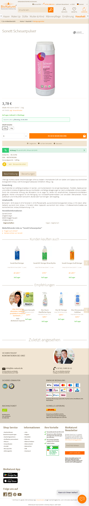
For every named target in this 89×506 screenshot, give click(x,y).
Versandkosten (8, 444)
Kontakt (6, 446)
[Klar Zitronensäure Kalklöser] (78, 299)
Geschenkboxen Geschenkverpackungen (9, 433)
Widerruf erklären (29, 441)
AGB (25, 448)
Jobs (25, 432)
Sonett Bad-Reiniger (17, 263)
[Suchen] (50, 9)
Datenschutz (27, 446)
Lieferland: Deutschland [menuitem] (62, 4)
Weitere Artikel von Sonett (13, 233)
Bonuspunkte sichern (19, 164)
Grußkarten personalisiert (11, 439)
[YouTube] (19, 495)
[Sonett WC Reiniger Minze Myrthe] (44, 253)
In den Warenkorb (57, 135)
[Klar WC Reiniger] (61, 299)
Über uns (27, 439)
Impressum (27, 451)
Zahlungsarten (8, 451)
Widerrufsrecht (28, 444)
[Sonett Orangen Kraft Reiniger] (72, 253)
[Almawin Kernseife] (28, 299)
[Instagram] (10, 495)
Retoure (6, 441)
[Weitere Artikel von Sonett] (78, 33)
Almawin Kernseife (28, 310)
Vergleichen (32, 143)
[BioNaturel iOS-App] (13, 480)
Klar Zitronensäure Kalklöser (77, 311)
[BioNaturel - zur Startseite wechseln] (9, 6)
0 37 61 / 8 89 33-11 (64, 368)
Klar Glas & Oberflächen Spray (45, 311)
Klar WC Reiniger (61, 310)
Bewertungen (28, 173)
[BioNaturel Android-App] (13, 475)
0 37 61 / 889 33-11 (49, 4)
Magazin (26, 434)
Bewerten (59, 144)
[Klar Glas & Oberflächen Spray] (45, 299)
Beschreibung (10, 173)
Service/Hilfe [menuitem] (37, 4)
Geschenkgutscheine (9, 437)
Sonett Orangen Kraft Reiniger (72, 263)
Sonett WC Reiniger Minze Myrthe (44, 263)
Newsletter (27, 437)
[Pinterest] (15, 495)
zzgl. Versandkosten (16, 110)
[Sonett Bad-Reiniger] (17, 253)
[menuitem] (64, 10)
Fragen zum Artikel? (11, 231)
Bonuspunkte (8, 448)
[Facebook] (5, 495)
